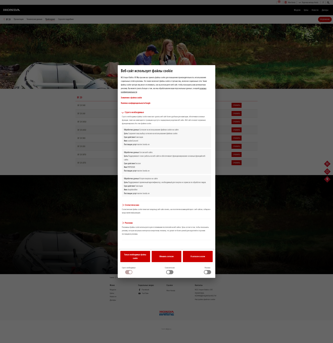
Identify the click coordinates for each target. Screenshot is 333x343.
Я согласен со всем (198, 256)
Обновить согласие (166, 256)
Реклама (207, 267)
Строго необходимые (129, 267)
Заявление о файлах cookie (131, 97)
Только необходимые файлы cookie (135, 256)
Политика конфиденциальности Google (135, 102)
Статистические (170, 267)
